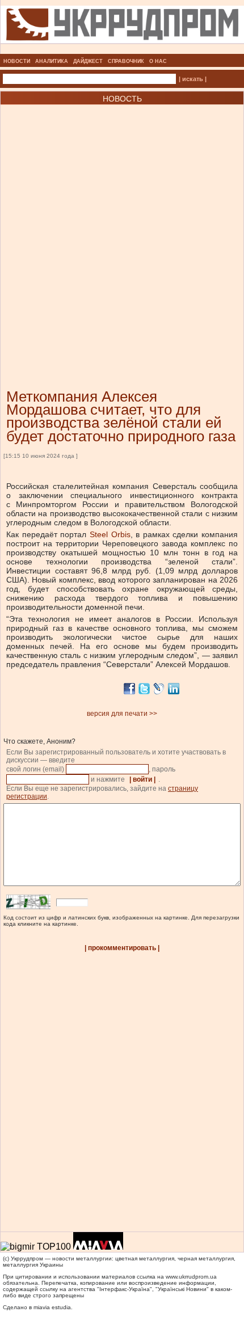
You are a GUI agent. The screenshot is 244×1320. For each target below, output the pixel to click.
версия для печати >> (122, 714)
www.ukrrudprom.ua (191, 1276)
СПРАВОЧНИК (126, 61)
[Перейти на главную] (122, 50)
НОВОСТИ (16, 61)
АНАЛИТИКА (51, 61)
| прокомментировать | (122, 948)
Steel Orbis (110, 534)
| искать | (193, 78)
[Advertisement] (122, 230)
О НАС (158, 61)
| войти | (142, 779)
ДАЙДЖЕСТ (88, 61)
